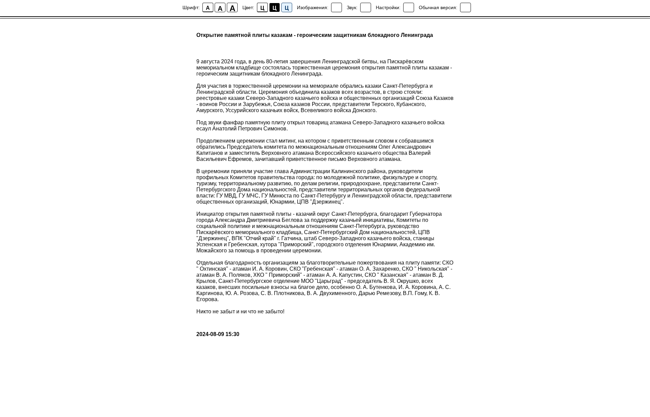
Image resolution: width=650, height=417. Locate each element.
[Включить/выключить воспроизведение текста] (365, 7)
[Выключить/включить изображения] (336, 7)
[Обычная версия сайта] (465, 7)
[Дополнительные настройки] (408, 7)
